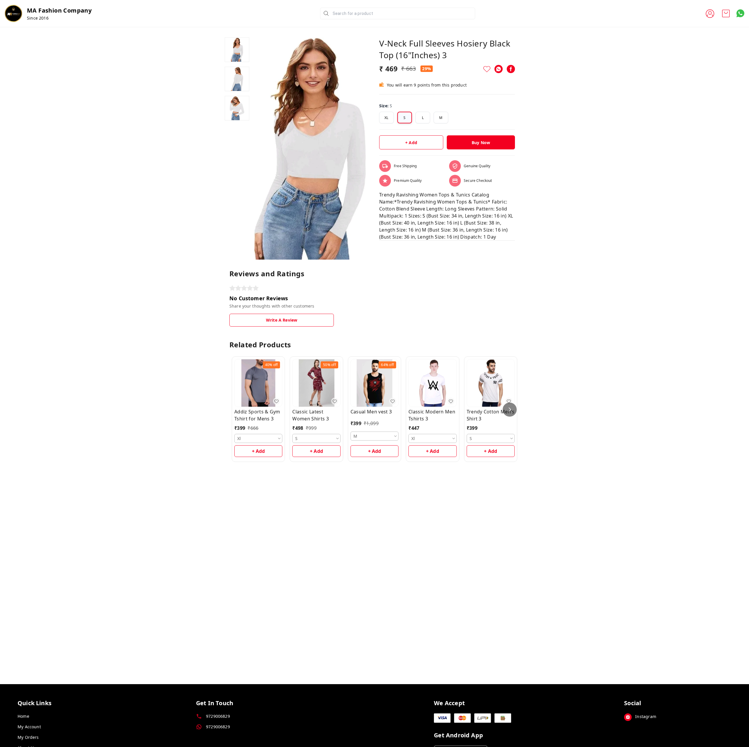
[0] (726, 13)
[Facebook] (511, 69)
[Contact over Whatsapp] (740, 13)
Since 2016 (38, 18)
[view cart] (726, 13)
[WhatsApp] (498, 69)
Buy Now (481, 142)
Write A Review (281, 320)
